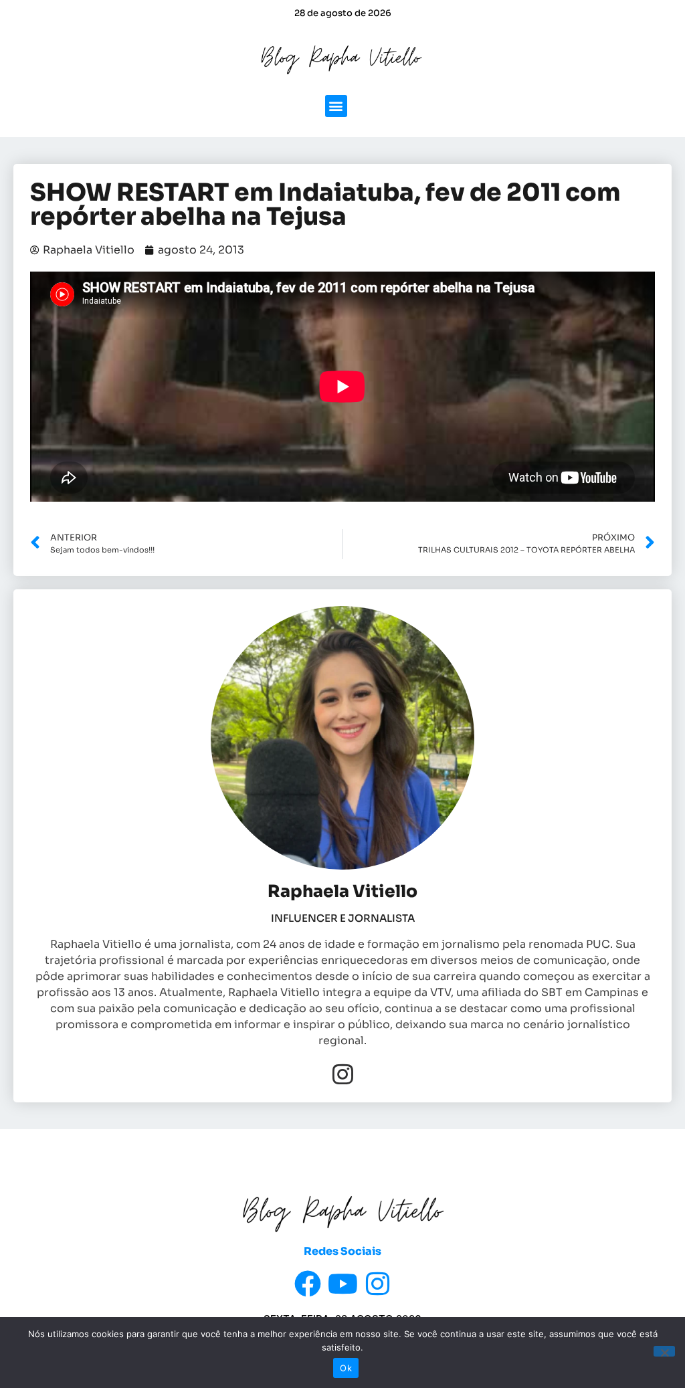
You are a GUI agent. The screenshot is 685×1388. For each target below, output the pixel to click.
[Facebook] (307, 1283)
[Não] (664, 1351)
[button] (336, 106)
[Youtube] (342, 1283)
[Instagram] (343, 1074)
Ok (346, 1368)
